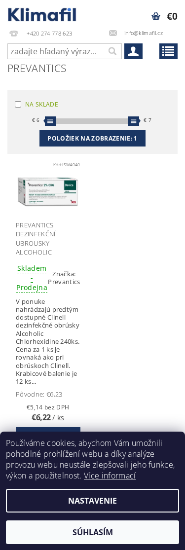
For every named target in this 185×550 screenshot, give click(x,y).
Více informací (110, 475)
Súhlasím (93, 532)
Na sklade (41, 104)
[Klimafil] (42, 13)
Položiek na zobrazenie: (92, 138)
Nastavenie (92, 500)
